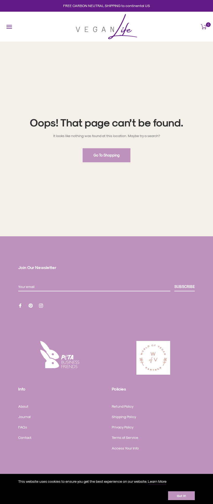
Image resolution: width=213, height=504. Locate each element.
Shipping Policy (124, 416)
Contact (24, 437)
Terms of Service (125, 437)
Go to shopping (106, 155)
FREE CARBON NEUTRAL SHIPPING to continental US (106, 5)
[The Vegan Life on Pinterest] (31, 305)
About (23, 406)
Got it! (181, 496)
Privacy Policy (123, 427)
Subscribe (184, 286)
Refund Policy (123, 406)
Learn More (157, 481)
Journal (24, 416)
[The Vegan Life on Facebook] (20, 305)
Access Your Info (125, 448)
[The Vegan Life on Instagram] (41, 305)
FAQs (22, 427)
